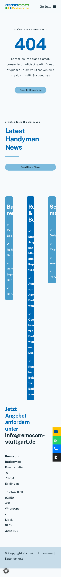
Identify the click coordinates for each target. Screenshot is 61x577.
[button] (6, 571)
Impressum (46, 553)
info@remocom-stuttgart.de (25, 438)
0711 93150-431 (14, 497)
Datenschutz (14, 558)
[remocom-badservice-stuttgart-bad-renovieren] (17, 5)
